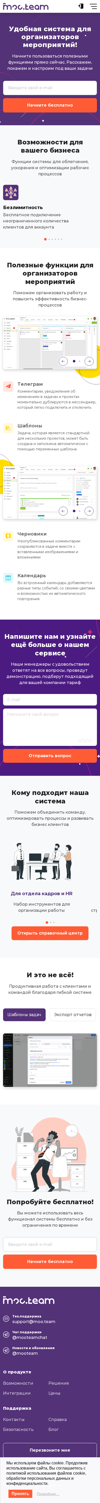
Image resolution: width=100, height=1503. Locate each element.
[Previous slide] (63, 361)
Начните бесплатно (50, 105)
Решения (58, 1383)
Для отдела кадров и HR (42, 893)
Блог (53, 1429)
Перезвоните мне (50, 1450)
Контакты (14, 1419)
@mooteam (25, 1353)
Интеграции (17, 1393)
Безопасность (18, 1429)
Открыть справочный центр (50, 933)
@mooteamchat (29, 1337)
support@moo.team (33, 1321)
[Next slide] (89, 361)
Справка (57, 1419)
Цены (54, 1393)
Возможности (18, 1383)
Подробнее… (48, 1494)
